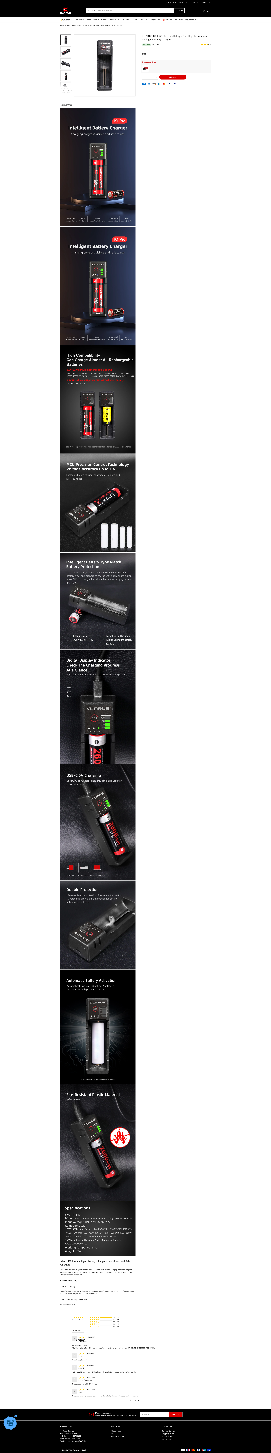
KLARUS (69, 1450)
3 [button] (135, 1401)
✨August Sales (66, 20)
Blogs (113, 1434)
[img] (82, 1337)
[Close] (15, 1416)
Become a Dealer (117, 1437)
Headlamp (144, 20)
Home (62, 25)
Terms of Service (170, 2)
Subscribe (175, 1415)
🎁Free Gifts (167, 20)
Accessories (155, 20)
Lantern (135, 20)
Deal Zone (179, 20)
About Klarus (190, 20)
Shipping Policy (184, 2)
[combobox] (141, 10)
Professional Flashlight (119, 20)
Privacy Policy (195, 2)
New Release (79, 20)
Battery (104, 20)
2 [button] (132, 1401)
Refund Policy (206, 2)
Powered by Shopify (79, 1450)
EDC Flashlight (93, 20)
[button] (94, 1317)
